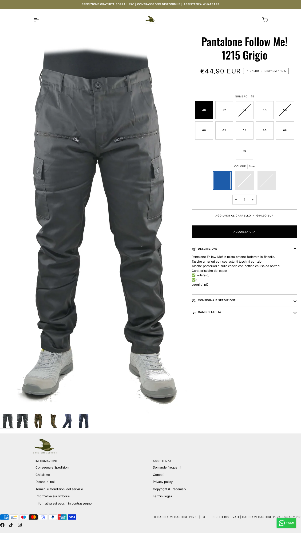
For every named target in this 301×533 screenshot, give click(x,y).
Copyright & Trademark (169, 489)
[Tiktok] (11, 525)
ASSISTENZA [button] (162, 461)
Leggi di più (200, 284)
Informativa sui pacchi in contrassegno (64, 503)
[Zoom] (94, 224)
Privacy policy (163, 482)
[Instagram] (20, 525)
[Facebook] (2, 525)
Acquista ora (245, 231)
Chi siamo (43, 475)
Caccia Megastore (172, 517)
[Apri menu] (40, 20)
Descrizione (207, 248)
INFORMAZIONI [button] (46, 461)
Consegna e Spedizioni (52, 467)
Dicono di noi (45, 482)
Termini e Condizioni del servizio (59, 489)
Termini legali (162, 496)
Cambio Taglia (209, 312)
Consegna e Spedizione (216, 300)
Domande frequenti (167, 467)
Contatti (158, 475)
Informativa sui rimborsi (53, 496)
